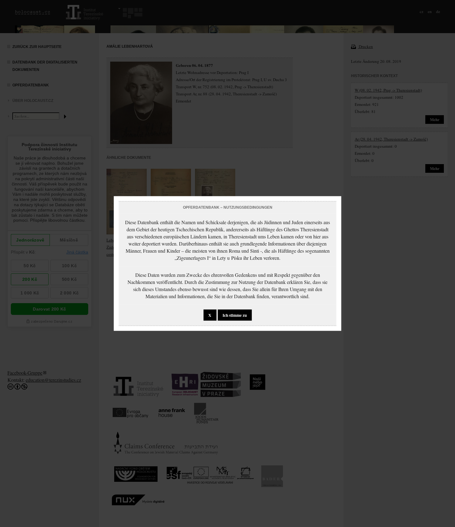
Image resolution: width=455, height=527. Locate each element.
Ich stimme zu (235, 315)
